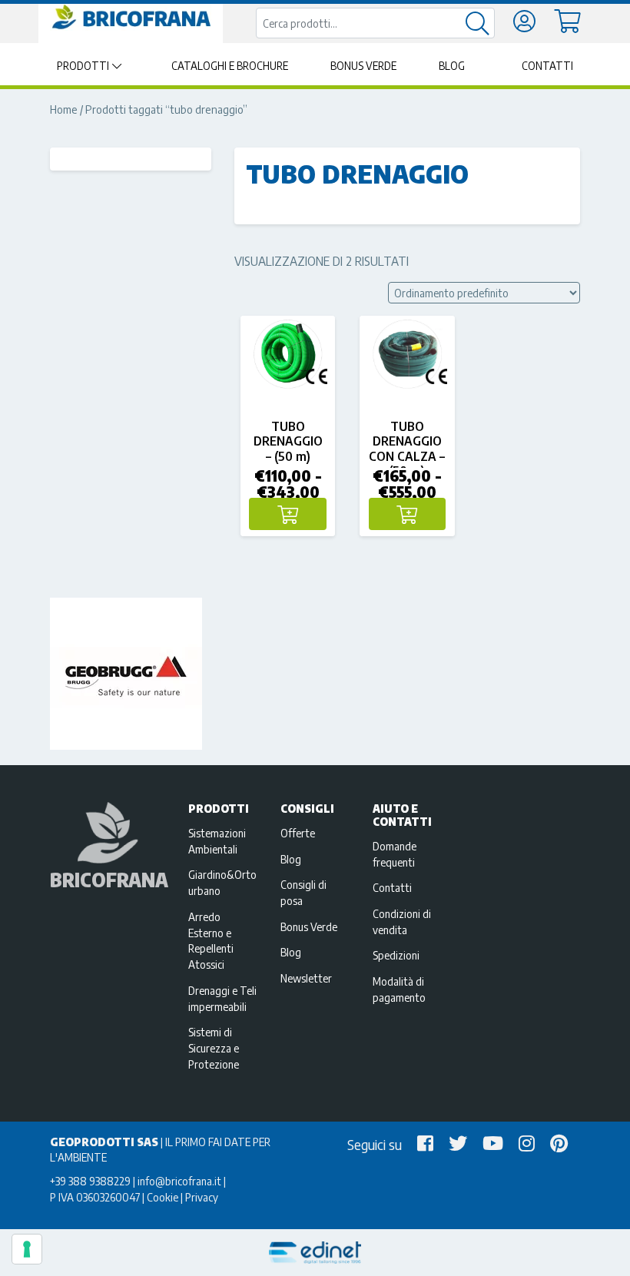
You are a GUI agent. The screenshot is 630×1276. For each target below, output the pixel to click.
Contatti (547, 65)
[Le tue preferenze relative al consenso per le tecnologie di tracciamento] (26, 1249)
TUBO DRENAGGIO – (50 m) (288, 441)
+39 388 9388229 (90, 1181)
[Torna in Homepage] (130, 17)
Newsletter (306, 978)
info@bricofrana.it (179, 1181)
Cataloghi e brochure (229, 65)
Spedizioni (396, 955)
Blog (452, 65)
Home (64, 109)
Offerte (297, 833)
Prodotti (83, 65)
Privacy (201, 1197)
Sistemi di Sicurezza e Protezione (213, 1048)
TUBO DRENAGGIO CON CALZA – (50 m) (407, 449)
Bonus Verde (363, 65)
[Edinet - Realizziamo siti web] (315, 1252)
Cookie (162, 1197)
